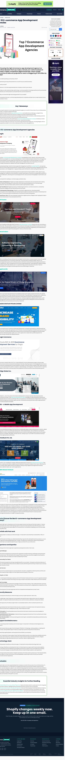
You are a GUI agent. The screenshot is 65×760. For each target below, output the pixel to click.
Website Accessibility (59, 754)
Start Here (32, 740)
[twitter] (56, 36)
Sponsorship (59, 13)
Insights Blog (19, 740)
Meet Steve (58, 742)
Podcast (39, 13)
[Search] (20, 10)
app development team (17, 113)
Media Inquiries (45, 745)
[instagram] (58, 36)
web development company (25, 224)
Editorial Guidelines (59, 744)
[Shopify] (29, 4)
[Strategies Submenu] (22, 13)
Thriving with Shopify (20, 747)
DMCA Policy (40, 754)
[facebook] (51, 36)
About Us (55, 9)
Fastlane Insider (49, 13)
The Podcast (19, 742)
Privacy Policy (35, 754)
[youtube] (60, 36)
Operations (7, 17)
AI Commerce (19, 745)
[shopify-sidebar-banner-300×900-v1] (55, 81)
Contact (59, 9)
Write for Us (44, 744)
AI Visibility (10, 13)
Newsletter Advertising (46, 742)
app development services (37, 462)
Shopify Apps (29, 13)
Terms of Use (31, 754)
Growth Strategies (33, 742)
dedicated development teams (18, 397)
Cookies (55, 753)
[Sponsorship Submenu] (63, 13)
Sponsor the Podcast (46, 740)
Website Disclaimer (44, 754)
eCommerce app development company (27, 118)
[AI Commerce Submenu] (3, 13)
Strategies (19, 13)
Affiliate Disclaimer (50, 754)
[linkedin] (53, 36)
